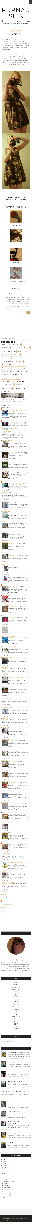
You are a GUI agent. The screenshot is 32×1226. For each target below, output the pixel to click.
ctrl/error (5, 791)
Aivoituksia (11, 824)
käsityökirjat (6, 368)
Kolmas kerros (6, 822)
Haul (9, 844)
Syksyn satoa (5, 719)
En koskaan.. (11, 793)
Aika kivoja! (5, 727)
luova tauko (11, 751)
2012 (4, 1161)
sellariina (5, 461)
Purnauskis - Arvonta (15, 1082)
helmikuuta (6, 1193)
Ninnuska (5, 667)
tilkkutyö (18, 368)
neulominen (22, 347)
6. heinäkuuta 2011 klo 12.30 (11, 295)
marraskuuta (7, 1169)
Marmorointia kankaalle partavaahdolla (17, 512)
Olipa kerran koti (7, 564)
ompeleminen (16, 30)
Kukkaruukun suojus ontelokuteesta (16, 728)
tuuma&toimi (6, 511)
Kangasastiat (6, 1175)
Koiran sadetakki (13, 1133)
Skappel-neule (11, 533)
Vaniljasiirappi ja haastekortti (18, 1052)
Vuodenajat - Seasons (13, 442)
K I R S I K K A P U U (7, 707)
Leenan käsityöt (6, 492)
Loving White (6, 553)
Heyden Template (14, 1218)
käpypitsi (12, 364)
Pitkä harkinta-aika (7, 883)
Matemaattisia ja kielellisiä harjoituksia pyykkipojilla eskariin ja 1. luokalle (17, 411)
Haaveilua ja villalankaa (9, 636)
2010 (4, 1165)
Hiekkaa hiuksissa (12, 452)
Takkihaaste (11, 503)
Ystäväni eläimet (12, 658)
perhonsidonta (6, 388)
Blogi (2, 913)
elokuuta (6, 1173)
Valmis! (4, 493)
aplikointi (4, 374)
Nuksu (4, 891)
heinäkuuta (6, 1183)
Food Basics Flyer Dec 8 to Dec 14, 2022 (11, 433)
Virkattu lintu (6, 595)
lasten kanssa (6, 381)
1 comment (13, 191)
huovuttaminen (6, 371)
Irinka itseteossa (6, 482)
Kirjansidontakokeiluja (13, 688)
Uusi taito (10, 873)
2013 (4, 1159)
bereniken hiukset (7, 843)
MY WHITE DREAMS (8, 605)
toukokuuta (6, 1187)
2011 (4, 1163)
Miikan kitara (6, 853)
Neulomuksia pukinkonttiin (14, 637)
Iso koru (5, 1179)
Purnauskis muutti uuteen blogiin (13, 1092)
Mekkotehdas (6, 501)
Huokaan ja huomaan (13, 586)
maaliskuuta (7, 1191)
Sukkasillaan (5, 471)
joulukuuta (6, 1167)
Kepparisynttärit (12, 473)
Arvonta (11, 1072)
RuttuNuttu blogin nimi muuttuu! (16, 862)
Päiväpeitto (11, 834)
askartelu (5, 354)
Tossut (10, 1143)
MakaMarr (5, 531)
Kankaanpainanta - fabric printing (16, 677)
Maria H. (4, 771)
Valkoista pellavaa (7, 871)
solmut (4, 391)
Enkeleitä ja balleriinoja (14, 607)
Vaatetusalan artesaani (13, 803)
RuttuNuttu (5, 861)
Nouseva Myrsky (6, 698)
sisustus (20, 351)
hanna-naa (5, 894)
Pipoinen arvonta (14, 1062)
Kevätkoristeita (12, 597)
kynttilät (19, 384)
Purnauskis (16, 13)
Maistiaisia (5, 855)
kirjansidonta (6, 384)
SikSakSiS (5, 542)
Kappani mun (11, 543)
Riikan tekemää (6, 832)
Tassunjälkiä (5, 574)
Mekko (5, 1177)
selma (4, 907)
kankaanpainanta (7, 361)
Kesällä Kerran (11, 648)
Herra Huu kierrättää (8, 897)
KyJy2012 (4, 358)
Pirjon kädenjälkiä (7, 431)
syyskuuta (6, 1171)
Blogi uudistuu (5, 668)
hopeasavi (16, 374)
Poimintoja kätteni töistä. (9, 647)
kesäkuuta (6, 1185)
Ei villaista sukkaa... (13, 740)
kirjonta (15, 378)
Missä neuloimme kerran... (9, 451)
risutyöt (19, 388)
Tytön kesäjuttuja (12, 782)
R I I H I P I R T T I (7, 585)
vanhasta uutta (6, 351)
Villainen (5, 626)
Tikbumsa (5, 802)
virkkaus (17, 354)
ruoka (21, 361)
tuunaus (15, 358)
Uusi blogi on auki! (6, 700)
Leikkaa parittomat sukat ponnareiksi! (17, 422)
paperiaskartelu (7, 347)
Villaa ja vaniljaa (6, 904)
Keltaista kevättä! (12, 761)
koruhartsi (20, 371)
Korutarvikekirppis (7, 901)
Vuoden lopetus (12, 617)
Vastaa (28, 312)
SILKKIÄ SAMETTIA (8, 813)
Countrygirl (5, 676)
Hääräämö (5, 409)
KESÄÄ (10, 814)
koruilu (18, 344)
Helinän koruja (6, 522)
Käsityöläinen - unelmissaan (10, 440)
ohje (3, 364)
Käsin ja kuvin (6, 718)
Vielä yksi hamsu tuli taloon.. (15, 772)
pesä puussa (5, 739)
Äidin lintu (5, 760)
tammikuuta (7, 1195)
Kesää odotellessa (12, 576)
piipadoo (4, 750)
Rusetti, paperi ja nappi (9, 1181)
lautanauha (20, 381)
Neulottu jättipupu (15, 1111)
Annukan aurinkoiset (8, 882)
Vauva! (10, 1101)
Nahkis (10, 566)
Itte (3, 686)
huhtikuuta (6, 1189)
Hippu (4, 616)
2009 (4, 1198)
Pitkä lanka (5, 781)
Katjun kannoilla (7, 657)
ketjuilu (4, 378)
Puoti (2, 914)
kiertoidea (5, 421)
